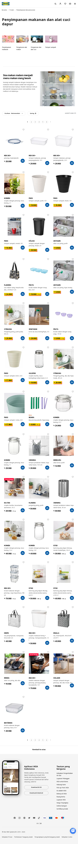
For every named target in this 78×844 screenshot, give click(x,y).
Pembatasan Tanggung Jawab (23, 837)
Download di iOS (36, 787)
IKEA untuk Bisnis (62, 781)
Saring (32, 113)
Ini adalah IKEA (61, 791)
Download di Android (36, 793)
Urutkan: (12, 113)
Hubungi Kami (61, 785)
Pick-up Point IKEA (63, 788)
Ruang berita (61, 797)
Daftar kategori (62, 806)
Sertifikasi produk (62, 809)
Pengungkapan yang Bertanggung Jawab (47, 837)
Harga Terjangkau (62, 803)
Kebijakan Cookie (67, 837)
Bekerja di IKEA (62, 794)
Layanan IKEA (61, 800)
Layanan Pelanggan (63, 778)
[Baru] (39, 403)
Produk (12, 10)
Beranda (4, 10)
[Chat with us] (73, 831)
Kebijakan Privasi (7, 837)
